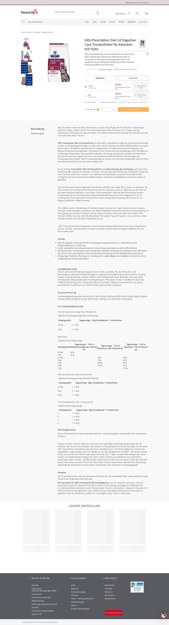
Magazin (143, 22)
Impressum (36, 594)
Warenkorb (109, 595)
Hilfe (73, 585)
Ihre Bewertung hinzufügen (127, 69)
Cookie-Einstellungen (80, 608)
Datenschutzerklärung (41, 597)
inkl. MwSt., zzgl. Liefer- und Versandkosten (133, 102)
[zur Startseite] (29, 12)
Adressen (108, 592)
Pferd (121, 22)
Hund (103, 22)
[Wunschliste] (137, 13)
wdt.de (51, 611)
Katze (112, 22)
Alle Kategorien (35, 22)
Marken (131, 22)
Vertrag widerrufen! (113, 613)
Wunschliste (110, 598)
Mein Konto (110, 585)
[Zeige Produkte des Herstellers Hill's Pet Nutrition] (142, 47)
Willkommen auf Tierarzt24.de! (137, 3)
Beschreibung (37, 128)
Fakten (74, 605)
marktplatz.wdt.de (39, 611)
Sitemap (35, 585)
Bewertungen (37, 133)
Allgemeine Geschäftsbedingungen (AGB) (44, 589)
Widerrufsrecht (38, 601)
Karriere (35, 607)
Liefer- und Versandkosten (82, 598)
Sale (95, 22)
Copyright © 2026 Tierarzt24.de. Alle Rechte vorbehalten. (40, 622)
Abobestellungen (78, 592)
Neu (87, 22)
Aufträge (108, 588)
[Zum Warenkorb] (146, 13)
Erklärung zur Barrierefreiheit (44, 604)
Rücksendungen (77, 602)
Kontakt (74, 595)
